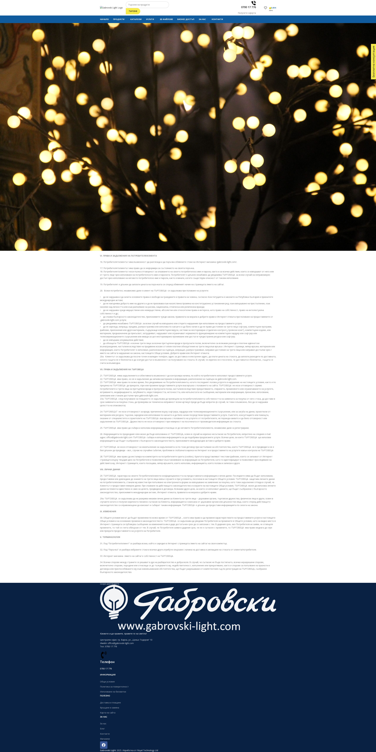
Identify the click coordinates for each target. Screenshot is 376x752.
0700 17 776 (106, 668)
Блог (102, 728)
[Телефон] (103, 654)
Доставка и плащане (110, 702)
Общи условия (107, 681)
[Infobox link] (188, 11)
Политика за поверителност (114, 686)
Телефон (107, 661)
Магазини (105, 738)
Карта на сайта (107, 712)
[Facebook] (103, 745)
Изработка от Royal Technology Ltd (140, 750)
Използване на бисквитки (113, 691)
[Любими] (265, 8)
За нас (103, 723)
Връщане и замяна (109, 707)
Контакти (105, 733)
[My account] (261, 8)
